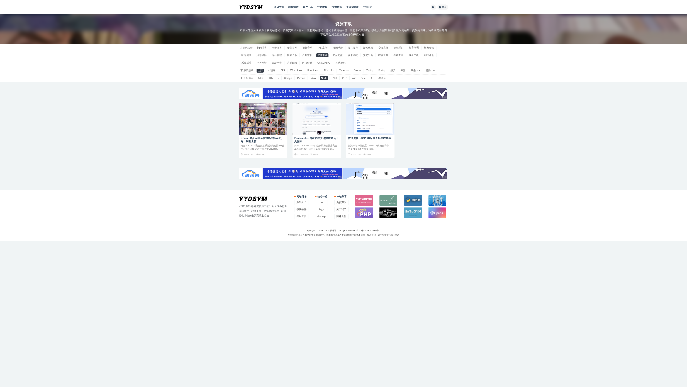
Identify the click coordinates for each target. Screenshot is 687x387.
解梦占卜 (292, 55)
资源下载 (322, 55)
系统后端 (246, 63)
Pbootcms (312, 70)
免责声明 (341, 202)
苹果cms (415, 70)
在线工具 (383, 55)
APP (283, 70)
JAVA (313, 78)
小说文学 (323, 48)
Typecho (344, 70)
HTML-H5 (273, 78)
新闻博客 (262, 48)
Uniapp (288, 78)
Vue (363, 78)
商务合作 (341, 216)
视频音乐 (307, 48)
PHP (344, 78)
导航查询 (398, 55)
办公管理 (277, 55)
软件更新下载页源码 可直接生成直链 (369, 138)
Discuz (357, 70)
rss (321, 202)
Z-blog (369, 70)
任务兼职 (307, 55)
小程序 (271, 70)
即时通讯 (429, 55)
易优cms (430, 70)
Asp (354, 78)
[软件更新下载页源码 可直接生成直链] (370, 119)
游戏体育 (368, 48)
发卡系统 (353, 55)
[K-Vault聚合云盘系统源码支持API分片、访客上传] (263, 119)
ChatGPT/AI (323, 63)
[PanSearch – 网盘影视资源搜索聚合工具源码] (317, 119)
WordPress (296, 70)
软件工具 (308, 7)
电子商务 (277, 48)
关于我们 (341, 209)
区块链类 (307, 63)
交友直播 (383, 48)
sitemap (321, 216)
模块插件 (293, 7)
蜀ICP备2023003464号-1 (368, 231)
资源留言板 (352, 7)
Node (324, 78)
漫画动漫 (338, 48)
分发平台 (277, 63)
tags (321, 209)
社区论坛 (262, 63)
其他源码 (340, 63)
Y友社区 (367, 7)
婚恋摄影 (262, 55)
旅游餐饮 (429, 48)
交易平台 (368, 55)
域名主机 (414, 55)
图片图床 (353, 48)
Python (301, 78)
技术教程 (322, 7)
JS (372, 78)
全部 (260, 70)
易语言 (382, 78)
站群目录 (292, 63)
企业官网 (292, 48)
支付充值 (338, 55)
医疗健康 (246, 55)
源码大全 (279, 7)
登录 (444, 7)
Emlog (381, 70)
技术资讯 (337, 7)
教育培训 (414, 48)
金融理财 (399, 48)
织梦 (392, 70)
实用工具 (301, 216)
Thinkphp (329, 70)
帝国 (403, 70)
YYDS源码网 (330, 231)
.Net (334, 78)
